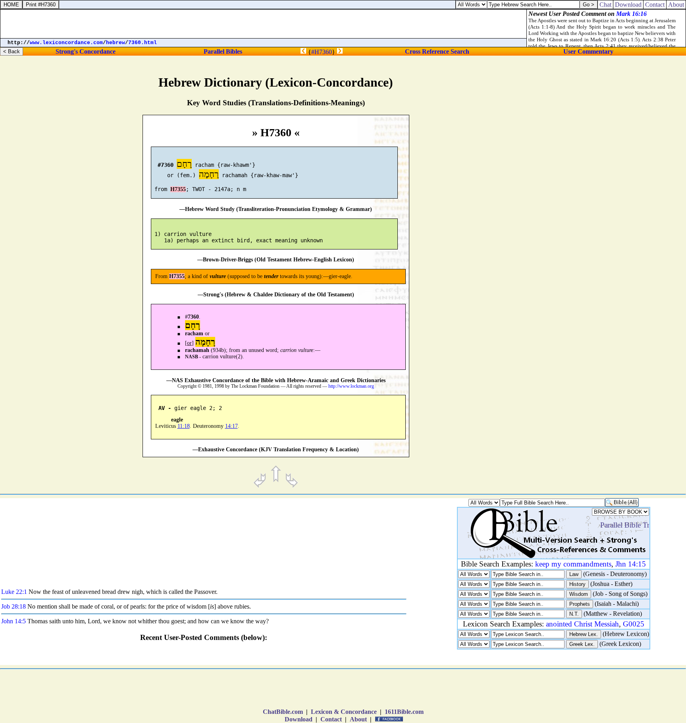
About (358, 719)
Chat (605, 4)
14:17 (231, 426)
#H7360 (321, 51)
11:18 (183, 426)
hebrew (115, 43)
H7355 (178, 189)
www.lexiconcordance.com (66, 43)
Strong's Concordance (86, 51)
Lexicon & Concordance (343, 711)
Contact (331, 719)
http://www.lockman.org (351, 386)
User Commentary (588, 51)
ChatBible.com (282, 711)
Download (298, 719)
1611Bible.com (404, 711)
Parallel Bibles (223, 51)
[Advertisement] (619, 336)
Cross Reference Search (437, 51)
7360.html (142, 43)
